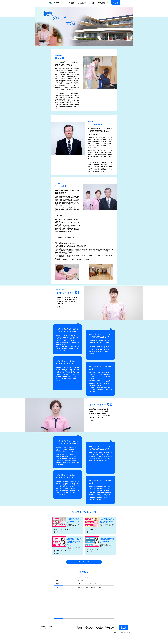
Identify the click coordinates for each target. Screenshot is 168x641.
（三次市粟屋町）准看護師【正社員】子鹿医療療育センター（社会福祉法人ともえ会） (74, 520)
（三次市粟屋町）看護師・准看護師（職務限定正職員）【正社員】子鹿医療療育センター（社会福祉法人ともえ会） (74, 541)
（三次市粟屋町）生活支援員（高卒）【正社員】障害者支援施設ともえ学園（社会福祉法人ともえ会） (107, 520)
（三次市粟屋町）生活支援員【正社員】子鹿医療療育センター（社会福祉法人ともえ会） (107, 540)
